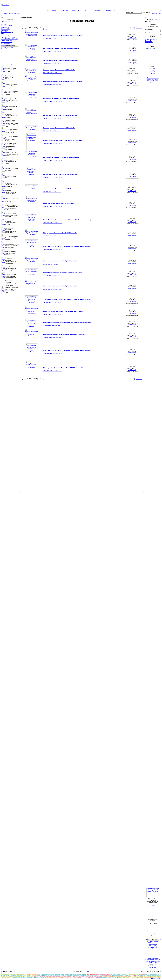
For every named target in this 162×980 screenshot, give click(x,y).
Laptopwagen (5, 30)
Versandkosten (64, 10)
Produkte (45, 29)
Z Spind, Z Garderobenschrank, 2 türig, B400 (69, 977)
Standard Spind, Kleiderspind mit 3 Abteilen (80, 975)
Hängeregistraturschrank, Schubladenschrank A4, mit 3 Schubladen (149, 977)
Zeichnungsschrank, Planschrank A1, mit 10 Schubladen (23, 977)
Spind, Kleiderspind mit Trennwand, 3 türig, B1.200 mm (121, 975)
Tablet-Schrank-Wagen (7, 32)
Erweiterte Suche (156, 13)
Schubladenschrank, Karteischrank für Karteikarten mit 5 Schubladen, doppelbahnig (117, 976)
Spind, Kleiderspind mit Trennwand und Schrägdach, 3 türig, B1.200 (149, 975)
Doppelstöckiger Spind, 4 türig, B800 (139, 976)
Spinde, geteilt (9, 40)
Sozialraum (4, 22)
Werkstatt (3, 33)
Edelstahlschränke (6, 37)
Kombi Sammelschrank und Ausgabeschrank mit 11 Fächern (88, 977)
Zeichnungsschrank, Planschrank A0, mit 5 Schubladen (62, 975)
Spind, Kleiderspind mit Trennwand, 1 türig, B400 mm (108, 977)
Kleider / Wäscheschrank (80, 976)
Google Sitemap (155, 978)
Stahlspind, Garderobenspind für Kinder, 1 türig (104, 974)
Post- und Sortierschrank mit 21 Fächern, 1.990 (33, 974)
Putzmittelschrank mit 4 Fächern (118, 974)
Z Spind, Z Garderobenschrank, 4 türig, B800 (153, 974)
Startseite (53, 10)
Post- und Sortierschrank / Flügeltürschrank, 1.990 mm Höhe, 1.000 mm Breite (15, 975)
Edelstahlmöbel (5, 27)
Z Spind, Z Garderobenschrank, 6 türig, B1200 (132, 974)
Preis (132, 29)
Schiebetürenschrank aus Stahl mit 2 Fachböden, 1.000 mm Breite (12, 974)
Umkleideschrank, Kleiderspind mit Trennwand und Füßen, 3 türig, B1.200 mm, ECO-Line (152, 960)
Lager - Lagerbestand (91, 974)
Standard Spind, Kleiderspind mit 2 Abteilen (44, 975)
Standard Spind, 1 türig (9, 977)
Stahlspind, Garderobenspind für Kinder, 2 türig (53, 977)
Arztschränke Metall (6, 26)
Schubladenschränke (14, 13)
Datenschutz (75, 10)
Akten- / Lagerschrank (33, 975)
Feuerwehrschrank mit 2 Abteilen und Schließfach (93, 976)
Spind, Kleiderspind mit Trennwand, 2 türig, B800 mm (127, 977)
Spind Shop (107, 975)
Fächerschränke (5, 29)
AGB (86, 10)
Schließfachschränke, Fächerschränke (7, 42)
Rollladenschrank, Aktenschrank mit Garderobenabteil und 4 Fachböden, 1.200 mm (56, 974)
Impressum (97, 10)
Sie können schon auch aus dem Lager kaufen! (153, 79)
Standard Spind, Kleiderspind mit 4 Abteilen (78, 974)
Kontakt (108, 10)
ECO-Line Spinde (11, 39)
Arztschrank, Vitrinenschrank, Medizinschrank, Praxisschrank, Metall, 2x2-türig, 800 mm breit (17, 976)
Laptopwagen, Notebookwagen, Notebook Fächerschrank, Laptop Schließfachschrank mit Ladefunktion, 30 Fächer (54, 976)
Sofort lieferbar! (5, 21)
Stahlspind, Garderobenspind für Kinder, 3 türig (96, 975)
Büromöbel (4, 24)
